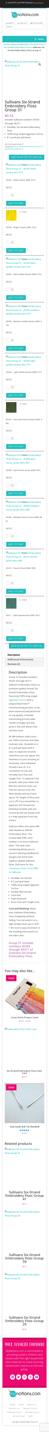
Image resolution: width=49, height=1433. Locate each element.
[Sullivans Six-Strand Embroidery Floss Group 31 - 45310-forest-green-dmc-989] (24, 560)
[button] (39, 64)
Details (35, 3)
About (11, 23)
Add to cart (16, 203)
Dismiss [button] (41, 3)
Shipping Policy (14, 1412)
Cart (30, 1416)
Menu (41, 39)
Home (6, 44)
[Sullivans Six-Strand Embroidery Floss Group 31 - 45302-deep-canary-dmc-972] (24, 172)
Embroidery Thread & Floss (31, 44)
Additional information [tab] (20, 659)
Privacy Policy (30, 1408)
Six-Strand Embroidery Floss (17, 47)
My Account (37, 23)
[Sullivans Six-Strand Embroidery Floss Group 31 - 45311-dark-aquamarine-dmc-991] (11, 607)
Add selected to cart (26, 157)
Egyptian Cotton (17, 699)
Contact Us (14, 1408)
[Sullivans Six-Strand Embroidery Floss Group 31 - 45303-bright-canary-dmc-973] (11, 219)
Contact (23, 23)
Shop (13, 44)
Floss (16, 146)
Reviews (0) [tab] (13, 664)
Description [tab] (13, 654)
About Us (31, 1404)
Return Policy (32, 1412)
